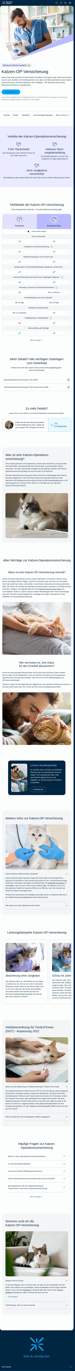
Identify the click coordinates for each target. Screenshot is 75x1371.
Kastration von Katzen (56, 883)
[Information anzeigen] (52, 247)
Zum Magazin (13, 1297)
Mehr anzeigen (35, 340)
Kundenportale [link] (38, 789)
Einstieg (6, 115)
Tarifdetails (26, 115)
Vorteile (15, 115)
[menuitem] (56, 3)
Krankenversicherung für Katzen (50, 589)
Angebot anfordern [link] (11, 92)
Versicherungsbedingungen (43, 115)
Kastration (26, 1290)
